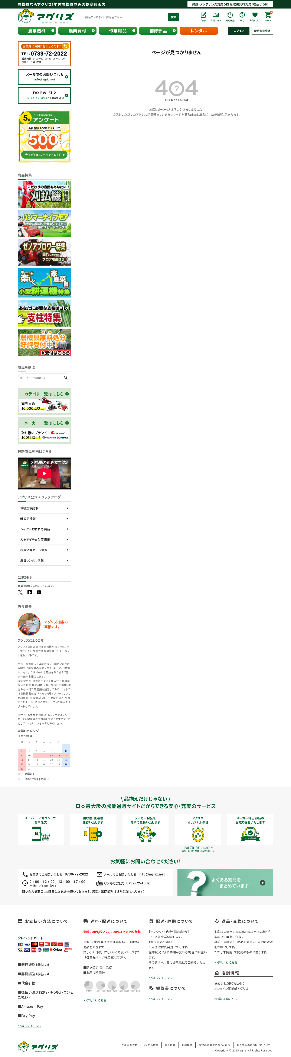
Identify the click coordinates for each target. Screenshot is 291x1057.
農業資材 (77, 30)
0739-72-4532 (138, 883)
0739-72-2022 (76, 874)
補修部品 (158, 30)
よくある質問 (151, 1045)
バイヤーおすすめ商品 (35, 529)
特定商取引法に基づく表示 (214, 1045)
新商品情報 (28, 518)
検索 (174, 17)
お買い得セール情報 (34, 550)
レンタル (198, 30)
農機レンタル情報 (32, 560)
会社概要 (170, 1045)
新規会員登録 (262, 30)
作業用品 (118, 30)
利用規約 (187, 1045)
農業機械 (37, 30)
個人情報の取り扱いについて (253, 1045)
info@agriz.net (152, 874)
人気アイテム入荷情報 (35, 539)
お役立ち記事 (29, 508)
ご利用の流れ (129, 1045)
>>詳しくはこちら (29, 1026)
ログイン (239, 30)
